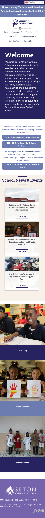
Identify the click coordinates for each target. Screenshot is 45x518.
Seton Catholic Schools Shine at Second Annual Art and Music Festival (21, 242)
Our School (30, 32)
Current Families (27, 36)
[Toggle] (20, 32)
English (31, 2)
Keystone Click (14, 506)
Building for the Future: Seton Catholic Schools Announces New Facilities (22, 207)
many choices (28, 151)
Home (6, 32)
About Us (15, 32)
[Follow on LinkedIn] (43, 511)
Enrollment (9, 36)
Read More (22, 217)
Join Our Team (14, 41)
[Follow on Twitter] (39, 511)
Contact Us (28, 41)
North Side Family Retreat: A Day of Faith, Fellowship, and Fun (21, 276)
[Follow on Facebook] (35, 511)
